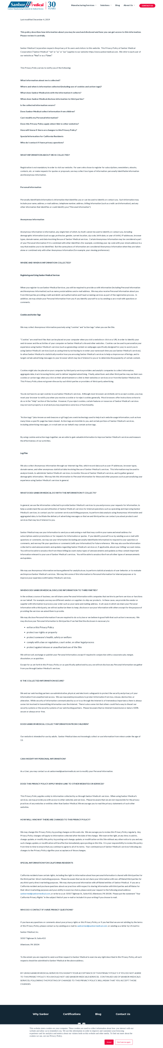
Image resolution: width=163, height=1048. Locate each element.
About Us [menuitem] (128, 5)
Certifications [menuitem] (71, 1014)
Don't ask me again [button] (124, 1042)
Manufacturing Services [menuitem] (82, 5)
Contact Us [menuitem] (123, 1014)
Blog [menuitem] (117, 5)
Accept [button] (109, 1042)
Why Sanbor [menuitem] (41, 1014)
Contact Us (147, 6)
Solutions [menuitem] (105, 5)
